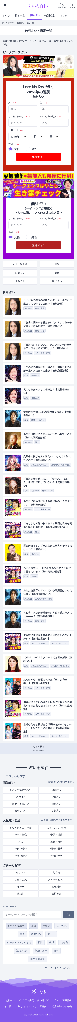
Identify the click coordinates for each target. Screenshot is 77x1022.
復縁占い (35, 375)
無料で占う (38, 157)
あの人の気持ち (16, 925)
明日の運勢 (56, 848)
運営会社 (44, 1006)
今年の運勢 (21, 855)
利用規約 (66, 1000)
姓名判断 (56, 886)
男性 (34, 149)
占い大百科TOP (8, 23)
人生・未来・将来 (42, 353)
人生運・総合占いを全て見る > (57, 820)
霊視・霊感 (21, 879)
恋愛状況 (35, 490)
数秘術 (20, 893)
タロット (21, 872)
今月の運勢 (56, 855)
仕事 (56, 950)
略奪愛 (64, 942)
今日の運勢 (21, 848)
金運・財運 (39, 331)
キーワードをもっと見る (58, 968)
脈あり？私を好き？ (59, 643)
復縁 (51, 942)
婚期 (57, 272)
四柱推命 (56, 893)
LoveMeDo (61, 925)
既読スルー (41, 950)
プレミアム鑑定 (26, 1000)
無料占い (35, 15)
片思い (34, 576)
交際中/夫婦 (47, 490)
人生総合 (28, 308)
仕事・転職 (21, 834)
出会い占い (21, 810)
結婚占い (20, 272)
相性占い (57, 281)
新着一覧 (20, 15)
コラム (63, 15)
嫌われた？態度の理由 (60, 465)
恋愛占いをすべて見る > (61, 782)
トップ (6, 15)
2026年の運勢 (37, 959)
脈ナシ (51, 934)
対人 (37, 442)
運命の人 (20, 281)
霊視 (22, 934)
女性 (17, 149)
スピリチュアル (56, 879)
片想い (46, 925)
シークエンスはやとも (19, 942)
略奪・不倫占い (37, 420)
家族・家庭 (39, 308)
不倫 (33, 925)
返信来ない (22, 950)
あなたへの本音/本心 (60, 666)
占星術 (56, 872)
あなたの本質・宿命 (43, 599)
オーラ (20, 886)
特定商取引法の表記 (62, 1006)
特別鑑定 (49, 15)
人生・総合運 (20, 264)
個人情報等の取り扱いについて (20, 1006)
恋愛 (57, 264)
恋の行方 (21, 796)
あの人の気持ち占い (39, 465)
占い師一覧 (43, 1000)
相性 (40, 942)
